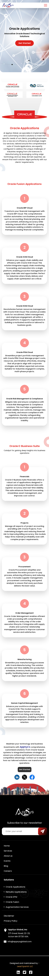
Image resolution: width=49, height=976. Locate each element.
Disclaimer (9, 915)
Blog (6, 865)
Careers (8, 871)
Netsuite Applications (16, 891)
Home (7, 845)
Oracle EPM (11, 896)
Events (7, 860)
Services (8, 850)
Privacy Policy (10, 920)
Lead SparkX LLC (24, 966)
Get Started (24, 43)
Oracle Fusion (12, 902)
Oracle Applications (15, 886)
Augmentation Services (17, 907)
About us (8, 855)
